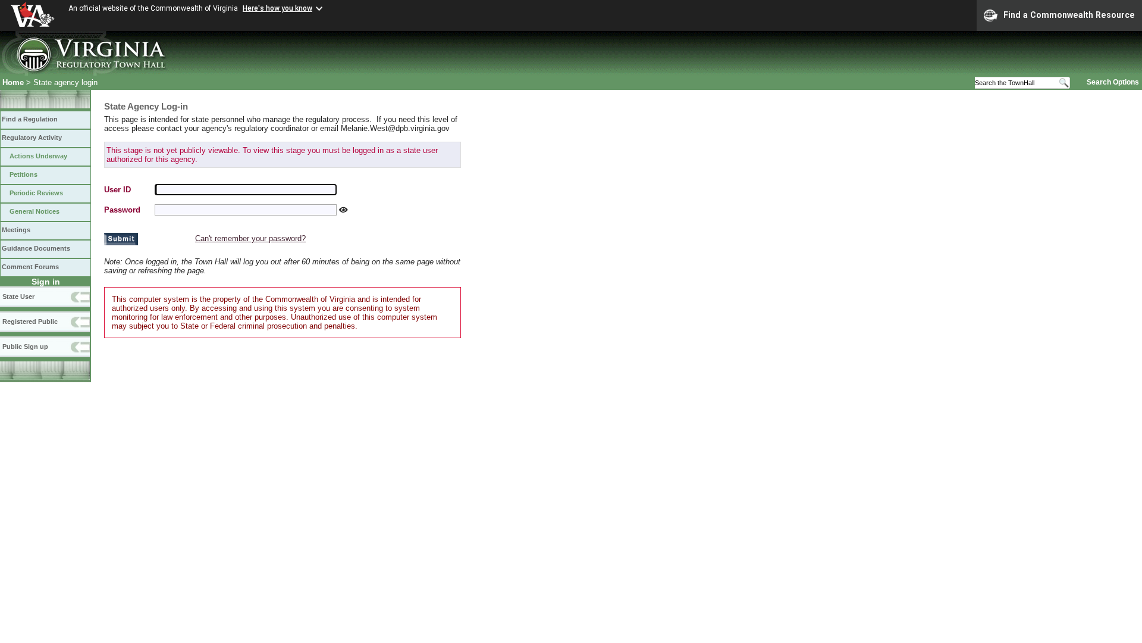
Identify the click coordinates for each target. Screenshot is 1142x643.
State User (18, 296)
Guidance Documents (36, 248)
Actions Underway (38, 156)
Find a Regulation (30, 119)
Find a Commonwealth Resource (1069, 15)
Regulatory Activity (32, 137)
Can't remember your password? (250, 238)
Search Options (1113, 82)
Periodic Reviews (36, 192)
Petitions (23, 174)
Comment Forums (30, 266)
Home (13, 82)
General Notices (34, 211)
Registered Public (30, 321)
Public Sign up (25, 346)
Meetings (16, 229)
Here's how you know (277, 8)
